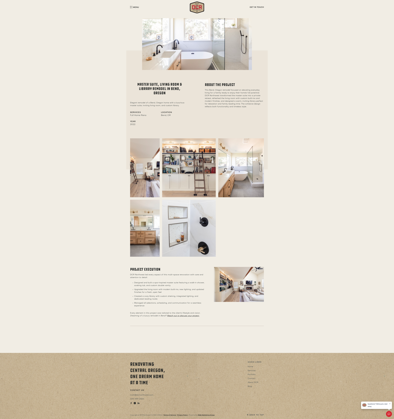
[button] (134, 7)
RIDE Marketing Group (206, 415)
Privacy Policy (182, 415)
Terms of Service (169, 415)
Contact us (137, 390)
